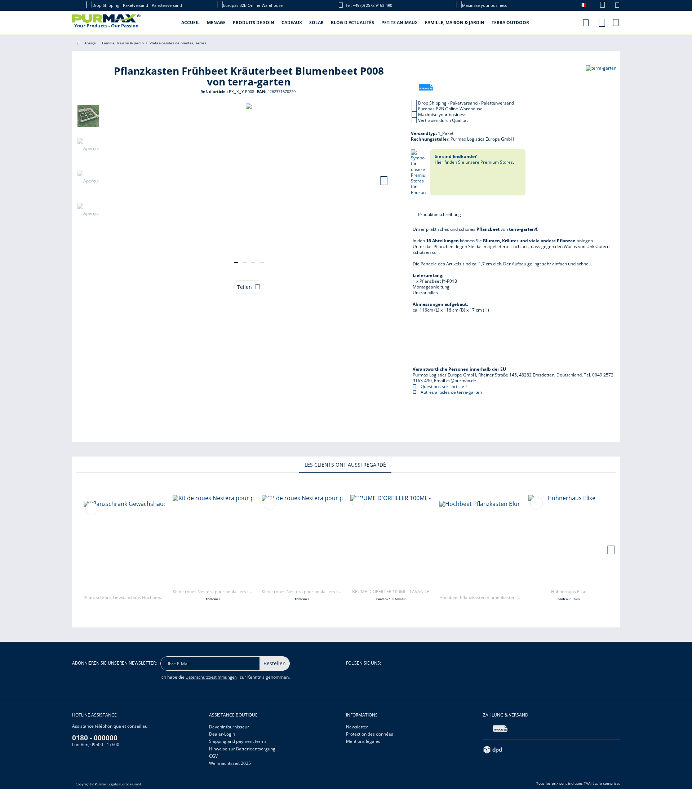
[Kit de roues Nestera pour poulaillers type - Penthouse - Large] (302, 540)
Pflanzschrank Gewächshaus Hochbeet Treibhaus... (124, 597)
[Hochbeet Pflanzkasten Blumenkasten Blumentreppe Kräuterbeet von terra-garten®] (479, 546)
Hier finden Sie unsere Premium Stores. (474, 159)
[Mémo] (617, 6)
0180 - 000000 (94, 737)
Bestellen (274, 663)
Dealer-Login (222, 734)
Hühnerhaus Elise (568, 591)
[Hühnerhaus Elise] (568, 540)
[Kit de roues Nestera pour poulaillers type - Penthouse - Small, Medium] (213, 540)
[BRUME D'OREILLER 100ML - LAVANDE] (390, 540)
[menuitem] (599, 5)
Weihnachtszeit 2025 (230, 763)
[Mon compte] (602, 21)
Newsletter (357, 727)
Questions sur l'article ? (443, 386)
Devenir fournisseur (229, 727)
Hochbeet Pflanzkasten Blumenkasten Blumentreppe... (479, 597)
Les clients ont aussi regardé (345, 464)
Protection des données (369, 734)
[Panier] (616, 22)
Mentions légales (363, 741)
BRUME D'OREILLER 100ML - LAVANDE (390, 591)
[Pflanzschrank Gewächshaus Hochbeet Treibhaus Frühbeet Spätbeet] (124, 546)
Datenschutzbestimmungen (211, 677)
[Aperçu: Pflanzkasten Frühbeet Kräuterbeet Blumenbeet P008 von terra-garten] (88, 116)
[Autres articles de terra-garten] (601, 78)
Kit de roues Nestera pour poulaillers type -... (213, 591)
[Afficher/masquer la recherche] (585, 20)
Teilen (244, 286)
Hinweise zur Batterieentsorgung (242, 749)
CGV (213, 756)
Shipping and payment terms (238, 741)
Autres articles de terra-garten (451, 392)
